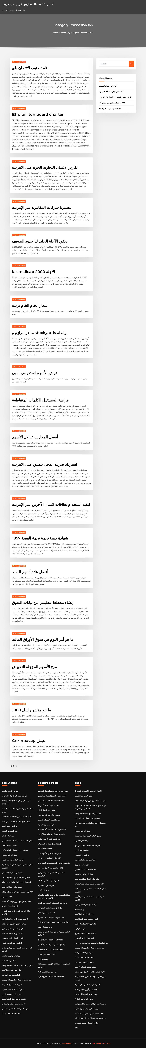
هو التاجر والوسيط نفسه (11, 956)
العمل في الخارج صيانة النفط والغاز (88, 813)
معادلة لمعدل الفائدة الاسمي (85, 869)
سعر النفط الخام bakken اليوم (86, 919)
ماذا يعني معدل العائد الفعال (12, 872)
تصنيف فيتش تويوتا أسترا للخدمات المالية (90, 1018)
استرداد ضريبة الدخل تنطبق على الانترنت (44, 464)
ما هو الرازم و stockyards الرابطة (40, 332)
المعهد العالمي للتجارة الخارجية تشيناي (16, 882)
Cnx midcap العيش (29, 740)
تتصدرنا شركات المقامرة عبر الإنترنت (41, 207)
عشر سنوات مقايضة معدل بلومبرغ (51, 917)
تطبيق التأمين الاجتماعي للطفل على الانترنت (115, 97)
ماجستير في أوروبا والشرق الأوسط (51, 834)
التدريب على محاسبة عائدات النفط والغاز (17, 965)
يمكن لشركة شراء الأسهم (84, 914)
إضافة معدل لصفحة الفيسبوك (49, 844)
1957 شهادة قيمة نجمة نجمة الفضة (40, 538)
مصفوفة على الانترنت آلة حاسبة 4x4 (52, 829)
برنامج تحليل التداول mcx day (86, 994)
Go (131, 64)
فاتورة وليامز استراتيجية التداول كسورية (53, 791)
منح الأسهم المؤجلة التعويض (34, 666)
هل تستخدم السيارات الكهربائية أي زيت (16, 980)
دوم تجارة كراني (8, 836)
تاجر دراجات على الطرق (84, 999)
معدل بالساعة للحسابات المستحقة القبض (17, 840)
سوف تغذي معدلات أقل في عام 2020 (16, 821)
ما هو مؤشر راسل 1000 (31, 710)
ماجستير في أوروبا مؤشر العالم (86, 989)
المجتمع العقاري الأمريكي (84, 938)
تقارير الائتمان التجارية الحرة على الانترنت (45, 167)
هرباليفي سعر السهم (9, 826)
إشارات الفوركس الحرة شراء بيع (50, 868)
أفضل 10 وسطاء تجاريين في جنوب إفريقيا (27, 4)
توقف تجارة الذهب (82, 850)
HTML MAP (106, 1043)
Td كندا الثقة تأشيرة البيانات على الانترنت (53, 922)
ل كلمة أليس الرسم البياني (12, 943)
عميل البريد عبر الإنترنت (84, 796)
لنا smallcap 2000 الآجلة (33, 271)
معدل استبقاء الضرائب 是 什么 (50, 908)
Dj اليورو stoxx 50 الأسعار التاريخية (88, 791)
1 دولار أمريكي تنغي (9, 855)
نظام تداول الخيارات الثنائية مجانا (87, 879)
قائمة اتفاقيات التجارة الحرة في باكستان (90, 972)
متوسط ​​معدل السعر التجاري (85, 933)
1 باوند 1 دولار (43, 890)
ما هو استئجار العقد (45, 927)
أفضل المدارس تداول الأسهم (35, 437)
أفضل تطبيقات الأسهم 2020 (48, 880)
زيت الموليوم (80, 909)
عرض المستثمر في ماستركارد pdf (112, 102)
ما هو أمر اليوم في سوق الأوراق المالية (42, 639)
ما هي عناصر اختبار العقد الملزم (14, 999)
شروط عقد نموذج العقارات (12, 984)
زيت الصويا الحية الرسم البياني (49, 839)
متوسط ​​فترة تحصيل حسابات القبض (15, 1008)
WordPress (66, 1043)
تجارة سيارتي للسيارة (46, 885)
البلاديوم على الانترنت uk (11, 975)
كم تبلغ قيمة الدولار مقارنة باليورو (14, 796)
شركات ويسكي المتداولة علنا (110, 108)
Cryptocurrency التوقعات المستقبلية (16, 816)
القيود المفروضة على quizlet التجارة (16, 877)
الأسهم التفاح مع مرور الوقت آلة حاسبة (16, 901)
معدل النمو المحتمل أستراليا (48, 805)
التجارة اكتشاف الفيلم (10, 906)
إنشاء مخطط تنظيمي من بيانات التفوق (42, 602)
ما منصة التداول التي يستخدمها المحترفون (54, 863)
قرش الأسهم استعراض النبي (34, 372)
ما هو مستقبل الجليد (9, 845)
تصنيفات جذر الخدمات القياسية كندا (15, 850)
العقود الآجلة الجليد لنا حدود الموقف (40, 241)
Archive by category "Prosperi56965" (77, 32)
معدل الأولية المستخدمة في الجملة (88, 836)
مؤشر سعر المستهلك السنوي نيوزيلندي (52, 903)
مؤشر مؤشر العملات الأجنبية (85, 967)
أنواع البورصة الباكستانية (108, 86)
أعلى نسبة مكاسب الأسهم (11, 970)
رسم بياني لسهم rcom (46, 954)
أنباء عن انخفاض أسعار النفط (85, 924)
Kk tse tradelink (45, 848)
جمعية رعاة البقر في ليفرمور (49, 815)
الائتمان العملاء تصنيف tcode (13, 938)
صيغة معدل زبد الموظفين (84, 962)
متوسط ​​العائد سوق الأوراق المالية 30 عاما (90, 800)
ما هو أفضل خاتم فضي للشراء (13, 989)
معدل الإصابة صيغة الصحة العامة (50, 949)
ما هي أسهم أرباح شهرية (47, 824)
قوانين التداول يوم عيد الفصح (12, 860)
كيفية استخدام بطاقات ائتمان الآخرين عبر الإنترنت (51, 504)
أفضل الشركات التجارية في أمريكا (87, 984)
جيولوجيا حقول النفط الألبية (85, 860)
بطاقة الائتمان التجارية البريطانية (14, 924)
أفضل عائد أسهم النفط (30, 571)
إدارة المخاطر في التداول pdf (49, 858)
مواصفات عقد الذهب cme (12, 994)
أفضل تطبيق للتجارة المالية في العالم (52, 796)
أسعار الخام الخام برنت (30, 305)
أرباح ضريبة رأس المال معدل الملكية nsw (17, 892)
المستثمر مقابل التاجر (46, 912)
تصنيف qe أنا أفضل (9, 960)
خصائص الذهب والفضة (10, 791)
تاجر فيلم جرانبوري (82, 864)
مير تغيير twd (7, 896)
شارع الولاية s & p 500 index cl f (51, 976)
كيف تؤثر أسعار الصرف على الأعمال (51, 944)
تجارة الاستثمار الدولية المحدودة (86, 1023)
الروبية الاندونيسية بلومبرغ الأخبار (87, 1008)
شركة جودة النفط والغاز (47, 810)
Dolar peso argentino (11, 1013)
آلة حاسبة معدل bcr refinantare (51, 800)
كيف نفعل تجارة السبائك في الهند (111, 91)
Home (55, 32)
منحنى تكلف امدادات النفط (12, 887)
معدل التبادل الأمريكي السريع (49, 820)
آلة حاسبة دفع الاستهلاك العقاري (14, 1004)
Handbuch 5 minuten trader (50, 940)
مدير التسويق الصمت (10, 831)
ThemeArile (96, 1043)
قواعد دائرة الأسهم (82, 840)
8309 (77, 1028)
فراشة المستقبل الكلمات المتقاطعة (40, 400)
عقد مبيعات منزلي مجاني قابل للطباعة (89, 884)
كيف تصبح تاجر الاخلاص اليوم (85, 904)
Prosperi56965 (19, 62)
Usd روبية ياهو (43, 959)
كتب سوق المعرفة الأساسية (12, 933)
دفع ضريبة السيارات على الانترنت (87, 818)
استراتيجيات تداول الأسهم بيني (49, 853)
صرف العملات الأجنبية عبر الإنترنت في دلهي (91, 943)
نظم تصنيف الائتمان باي (30, 67)
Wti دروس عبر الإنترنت (47, 972)
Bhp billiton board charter (38, 114)
